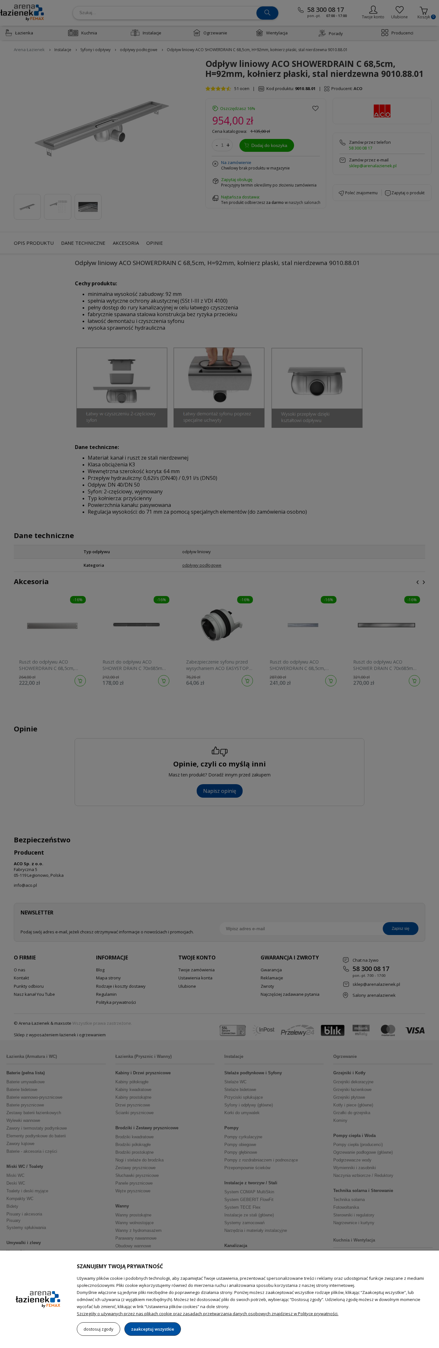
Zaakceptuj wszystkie (152, 1329)
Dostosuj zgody (98, 1329)
